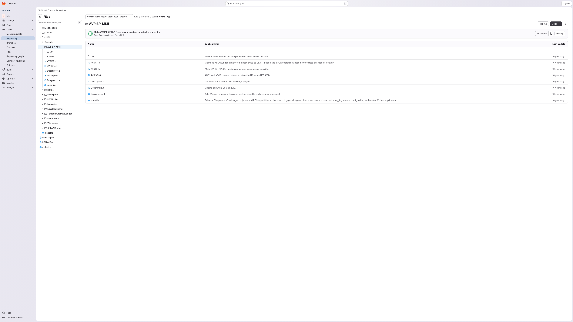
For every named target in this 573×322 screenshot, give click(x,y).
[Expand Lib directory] (45, 52)
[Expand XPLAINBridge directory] (42, 128)
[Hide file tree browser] (40, 16)
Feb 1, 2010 (119, 35)
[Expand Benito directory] (42, 90)
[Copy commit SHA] (551, 33)
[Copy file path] (168, 16)
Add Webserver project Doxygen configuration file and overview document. (242, 94)
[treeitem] (60, 27)
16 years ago (559, 56)
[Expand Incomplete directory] (42, 94)
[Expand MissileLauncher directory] (42, 109)
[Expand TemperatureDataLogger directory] (42, 114)
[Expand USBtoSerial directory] (42, 118)
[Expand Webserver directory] (42, 123)
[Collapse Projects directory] (40, 42)
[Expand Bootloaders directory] (40, 28)
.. (88, 50)
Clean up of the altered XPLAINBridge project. (228, 81)
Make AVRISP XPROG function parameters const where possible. (127, 32)
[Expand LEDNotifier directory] (42, 99)
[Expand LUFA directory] (40, 37)
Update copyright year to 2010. (220, 87)
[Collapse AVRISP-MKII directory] (42, 47)
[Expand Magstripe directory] (42, 104)
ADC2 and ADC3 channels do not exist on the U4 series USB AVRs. (238, 75)
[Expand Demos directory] (40, 32)
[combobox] (60, 22)
